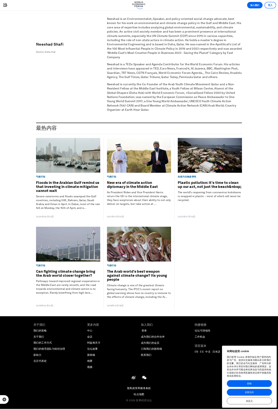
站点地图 (139, 394)
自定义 (249, 401)
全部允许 (249, 392)
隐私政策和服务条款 (139, 388)
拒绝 (249, 383)
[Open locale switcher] (4, 399)
